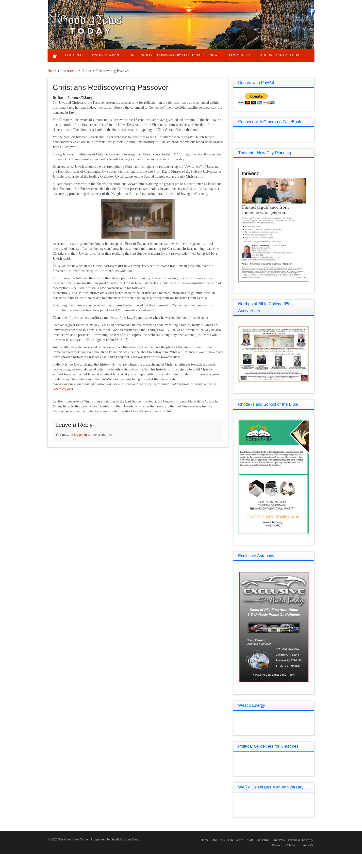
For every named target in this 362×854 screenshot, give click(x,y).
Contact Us (305, 845)
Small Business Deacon (126, 839)
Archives (279, 840)
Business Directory (300, 840)
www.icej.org (63, 389)
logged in (80, 434)
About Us (218, 840)
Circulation (235, 840)
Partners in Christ (283, 845)
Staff (250, 840)
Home (52, 71)
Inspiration (68, 71)
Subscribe (262, 840)
